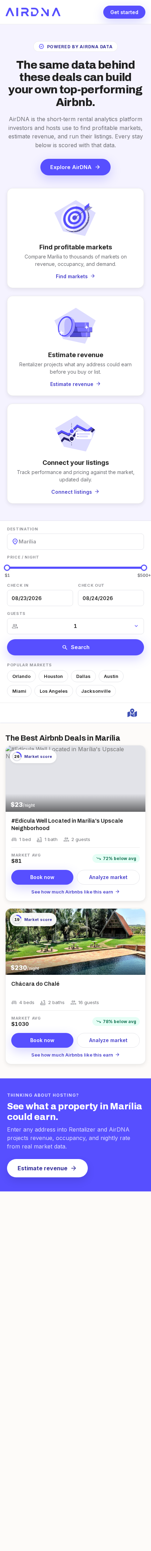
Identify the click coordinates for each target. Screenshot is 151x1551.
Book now (42, 877)
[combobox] (19, 541)
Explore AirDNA (75, 167)
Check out (91, 585)
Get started (124, 12)
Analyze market (108, 877)
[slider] (7, 568)
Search (76, 647)
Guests (16, 613)
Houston (53, 676)
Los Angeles (54, 691)
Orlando (21, 676)
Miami (19, 691)
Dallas (83, 676)
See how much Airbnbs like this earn (75, 892)
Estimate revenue (47, 1168)
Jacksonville (96, 691)
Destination (22, 529)
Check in (17, 585)
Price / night (23, 557)
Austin (111, 676)
